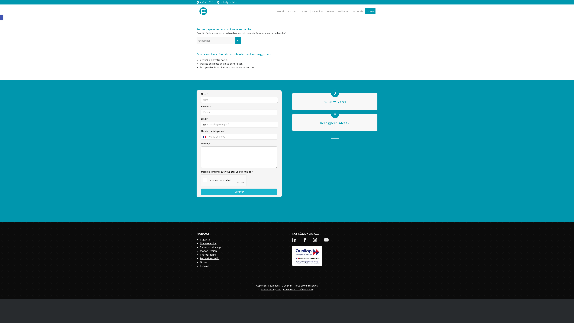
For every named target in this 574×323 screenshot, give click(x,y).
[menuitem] (280, 11)
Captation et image (210, 247)
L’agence (205, 239)
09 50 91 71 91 (207, 2)
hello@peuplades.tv (229, 2)
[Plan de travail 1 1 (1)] (203, 11)
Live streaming (208, 243)
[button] (1, 17)
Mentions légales (271, 289)
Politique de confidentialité (298, 289)
